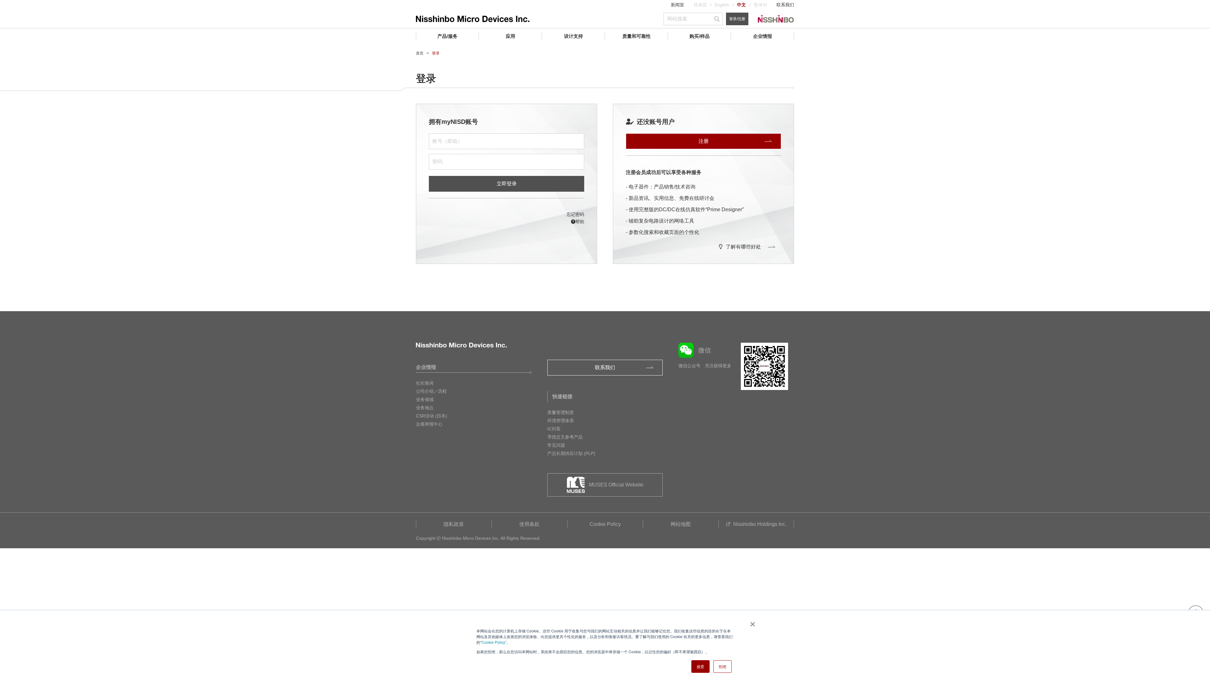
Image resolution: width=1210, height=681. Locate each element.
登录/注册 (737, 19)
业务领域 (425, 399)
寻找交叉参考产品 (565, 436)
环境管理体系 (560, 420)
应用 (510, 36)
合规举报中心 (429, 424)
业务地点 (425, 407)
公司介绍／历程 (431, 391)
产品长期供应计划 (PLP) (571, 453)
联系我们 (785, 4)
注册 (704, 141)
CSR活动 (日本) (431, 415)
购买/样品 (699, 36)
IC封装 (554, 428)
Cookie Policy (493, 642)
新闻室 (677, 4)
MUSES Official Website (616, 484)
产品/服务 (447, 36)
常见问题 (556, 445)
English (722, 4)
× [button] (751, 622)
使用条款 (529, 524)
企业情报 (762, 36)
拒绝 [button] (722, 666)
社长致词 (425, 383)
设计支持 (573, 36)
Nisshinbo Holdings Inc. (759, 524)
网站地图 (681, 524)
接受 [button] (700, 666)
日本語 (700, 4)
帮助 (579, 221)
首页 (420, 53)
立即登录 (507, 183)
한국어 (760, 4)
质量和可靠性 (636, 36)
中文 (741, 4)
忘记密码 (575, 214)
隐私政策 (454, 524)
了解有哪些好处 (743, 246)
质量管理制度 (560, 412)
